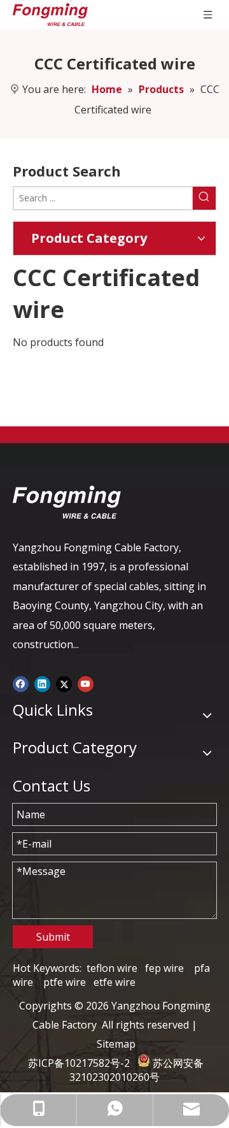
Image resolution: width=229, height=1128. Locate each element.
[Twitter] (64, 682)
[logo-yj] (67, 502)
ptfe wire (64, 982)
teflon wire (112, 968)
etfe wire (114, 982)
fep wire (164, 968)
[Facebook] (21, 682)
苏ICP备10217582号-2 (79, 1063)
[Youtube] (86, 682)
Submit (53, 937)
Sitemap (116, 1044)
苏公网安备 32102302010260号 (136, 1070)
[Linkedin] (42, 682)
